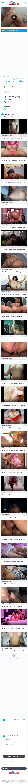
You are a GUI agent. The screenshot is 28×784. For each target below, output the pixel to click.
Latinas (12, 96)
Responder (22, 724)
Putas (9, 99)
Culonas (7, 74)
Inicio (4, 74)
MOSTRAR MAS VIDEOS (14, 658)
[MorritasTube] (14, 2)
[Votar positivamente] (4, 87)
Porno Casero (15, 98)
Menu (6, 768)
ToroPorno (8, 103)
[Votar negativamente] (12, 87)
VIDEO (14, 30)
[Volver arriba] (25, 781)
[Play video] (14, 17)
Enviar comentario (14, 756)
